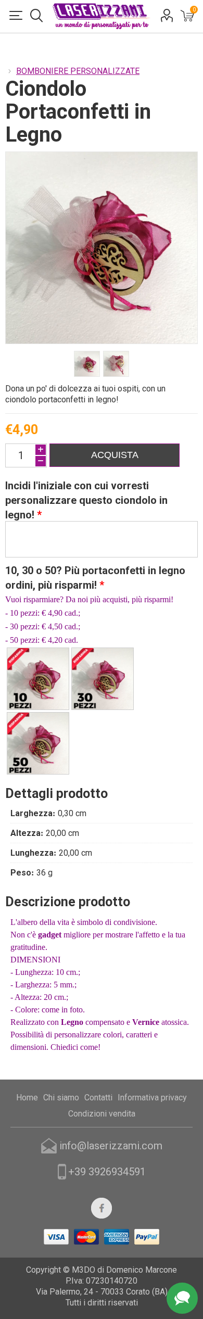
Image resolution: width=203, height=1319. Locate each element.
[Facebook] (101, 1208)
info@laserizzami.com (110, 1145)
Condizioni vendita (101, 1114)
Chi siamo (61, 1097)
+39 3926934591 (107, 1171)
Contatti (98, 1097)
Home (27, 1097)
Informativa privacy (152, 1097)
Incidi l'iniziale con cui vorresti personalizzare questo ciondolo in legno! (86, 500)
